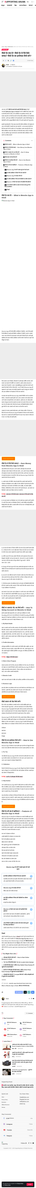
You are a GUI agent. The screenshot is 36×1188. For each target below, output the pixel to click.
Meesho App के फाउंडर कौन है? (14, 175)
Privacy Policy (20, 1183)
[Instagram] (26, 1029)
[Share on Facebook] (6, 60)
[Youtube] (10, 1035)
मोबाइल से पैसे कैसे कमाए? (12, 657)
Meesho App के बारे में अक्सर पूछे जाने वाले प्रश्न (18, 169)
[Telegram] (18, 1136)
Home (3, 46)
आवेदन (13, 1073)
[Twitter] (26, 1023)
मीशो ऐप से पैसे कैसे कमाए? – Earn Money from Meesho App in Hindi (17, 148)
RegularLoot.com (24, 1099)
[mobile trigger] (3, 2)
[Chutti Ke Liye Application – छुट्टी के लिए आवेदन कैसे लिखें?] (7, 1072)
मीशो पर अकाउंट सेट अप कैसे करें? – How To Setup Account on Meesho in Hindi (16, 153)
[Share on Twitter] (8, 60)
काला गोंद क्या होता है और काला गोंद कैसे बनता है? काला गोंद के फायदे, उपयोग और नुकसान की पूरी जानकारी (22, 1062)
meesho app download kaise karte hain (20, 983)
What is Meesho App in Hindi (10, 985)
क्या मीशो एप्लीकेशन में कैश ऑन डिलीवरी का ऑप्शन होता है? (19, 178)
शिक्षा (13, 1048)
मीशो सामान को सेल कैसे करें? (11, 157)
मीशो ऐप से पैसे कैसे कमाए (24, 985)
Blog (6, 46)
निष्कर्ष (8, 189)
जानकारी (13, 1066)
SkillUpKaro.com (24, 1101)
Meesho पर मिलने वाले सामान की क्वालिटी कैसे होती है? (19, 181)
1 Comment (30, 1013)
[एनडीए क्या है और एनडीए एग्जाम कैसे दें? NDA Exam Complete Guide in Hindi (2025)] (7, 1047)
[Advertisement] (18, 26)
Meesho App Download (8, 458)
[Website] (29, 999)
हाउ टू (13, 1056)
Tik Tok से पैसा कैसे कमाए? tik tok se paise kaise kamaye (19, 962)
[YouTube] (33, 999)
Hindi (18, 936)
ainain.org (22, 1103)
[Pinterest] (10, 1029)
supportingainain (6, 1002)
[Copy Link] (11, 60)
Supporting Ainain (15, 2)
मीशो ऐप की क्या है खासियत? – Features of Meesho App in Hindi (17, 165)
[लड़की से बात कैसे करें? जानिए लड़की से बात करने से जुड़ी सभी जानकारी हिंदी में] (7, 1055)
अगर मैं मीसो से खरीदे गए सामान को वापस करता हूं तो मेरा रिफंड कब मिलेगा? (17, 185)
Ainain (7, 64)
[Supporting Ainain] (5, 1143)
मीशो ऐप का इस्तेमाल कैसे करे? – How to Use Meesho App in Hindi (16, 160)
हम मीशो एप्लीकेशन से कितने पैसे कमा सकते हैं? (16, 172)
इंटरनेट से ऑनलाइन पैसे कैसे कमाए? (14, 776)
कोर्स (15, 1048)
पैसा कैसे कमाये (10, 46)
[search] (25, 2)
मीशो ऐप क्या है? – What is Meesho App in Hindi (17, 144)
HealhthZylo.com (24, 1097)
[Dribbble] (26, 1035)
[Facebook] (31, 999)
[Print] (13, 60)
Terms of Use (7, 1185)
